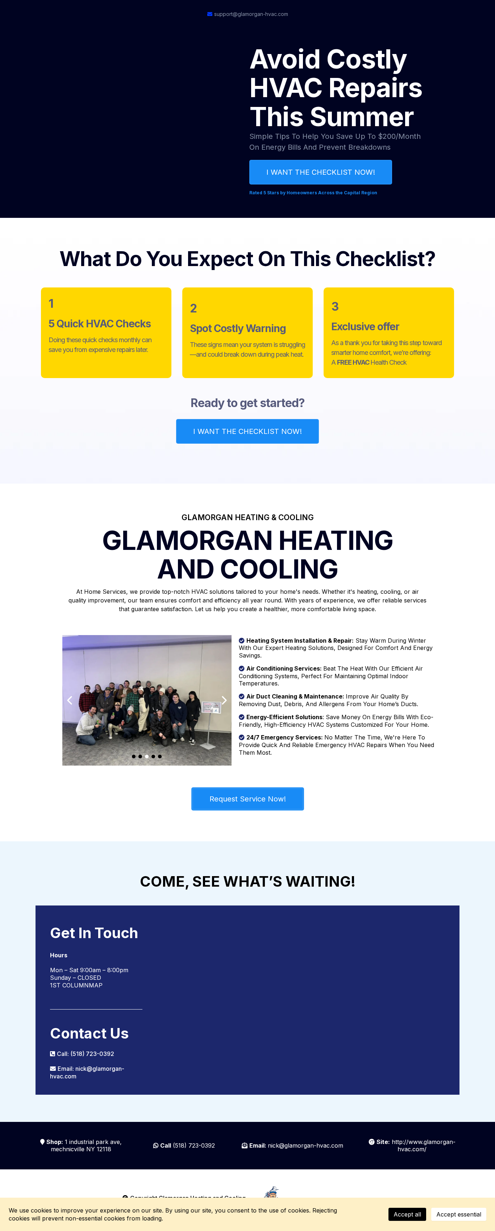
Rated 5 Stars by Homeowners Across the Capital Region (313, 192)
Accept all (407, 1214)
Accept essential (458, 1214)
